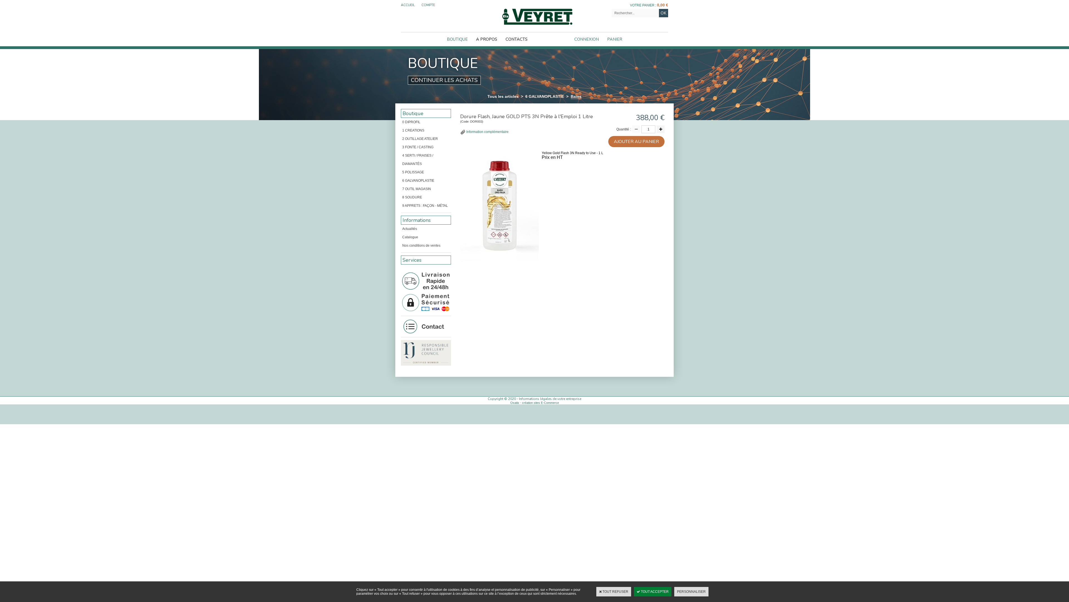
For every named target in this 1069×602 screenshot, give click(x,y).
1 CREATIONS (413, 130)
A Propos (486, 39)
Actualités (409, 229)
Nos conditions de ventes (421, 245)
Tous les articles (503, 96)
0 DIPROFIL (411, 122)
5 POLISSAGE (413, 172)
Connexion (586, 39)
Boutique (457, 39)
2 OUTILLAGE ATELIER (420, 139)
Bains (576, 96)
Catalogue (410, 237)
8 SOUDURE (412, 197)
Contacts (517, 39)
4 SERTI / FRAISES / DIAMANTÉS (417, 160)
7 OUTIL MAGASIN (416, 189)
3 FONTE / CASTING (417, 147)
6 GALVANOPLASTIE (544, 96)
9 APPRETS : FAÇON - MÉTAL (425, 206)
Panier (614, 39)
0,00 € (662, 5)
